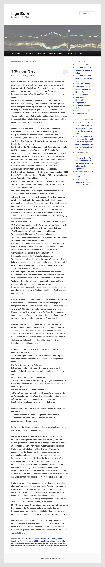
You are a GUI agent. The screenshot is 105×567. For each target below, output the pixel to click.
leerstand (49, 543)
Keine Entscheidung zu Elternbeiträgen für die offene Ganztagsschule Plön (84, 128)
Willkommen (16, 53)
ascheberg (51, 541)
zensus (43, 545)
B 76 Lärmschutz (82, 83)
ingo (32, 543)
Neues (77, 100)
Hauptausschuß (81, 89)
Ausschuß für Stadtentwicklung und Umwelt (40, 539)
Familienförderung (82, 86)
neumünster (58, 543)
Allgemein (79, 65)
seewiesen (21, 545)
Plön (64, 543)
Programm (79, 102)
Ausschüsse (71, 53)
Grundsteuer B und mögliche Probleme (84, 174)
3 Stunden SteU (23, 71)
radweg (14, 545)
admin (39, 76)
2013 (36, 541)
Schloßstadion (81, 111)
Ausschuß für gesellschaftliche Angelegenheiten (84, 70)
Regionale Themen (55, 53)
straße (28, 545)
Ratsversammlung (82, 105)
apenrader (42, 541)
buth (20, 543)
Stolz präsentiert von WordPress (52, 558)
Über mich (29, 53)
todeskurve (36, 545)
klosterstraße (40, 543)
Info (81, 53)
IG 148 (59, 539)
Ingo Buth (20, 13)
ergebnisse (26, 543)
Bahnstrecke (60, 541)
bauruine (14, 543)
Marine (78, 97)
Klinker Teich (80, 94)
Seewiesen (41, 53)
